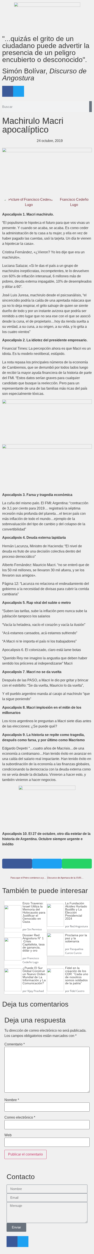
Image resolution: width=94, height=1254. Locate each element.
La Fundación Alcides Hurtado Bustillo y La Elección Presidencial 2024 (76, 911)
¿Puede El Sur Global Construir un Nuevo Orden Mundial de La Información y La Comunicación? (34, 975)
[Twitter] (18, 91)
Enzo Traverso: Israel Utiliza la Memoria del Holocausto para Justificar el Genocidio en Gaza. (34, 912)
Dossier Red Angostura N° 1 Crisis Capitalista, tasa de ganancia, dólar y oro (34, 942)
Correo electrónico (19, 1117)
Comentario (14, 1044)
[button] (17, 864)
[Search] (90, 106)
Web (8, 1135)
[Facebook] (7, 91)
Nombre (11, 1100)
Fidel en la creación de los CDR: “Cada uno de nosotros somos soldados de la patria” (76, 975)
